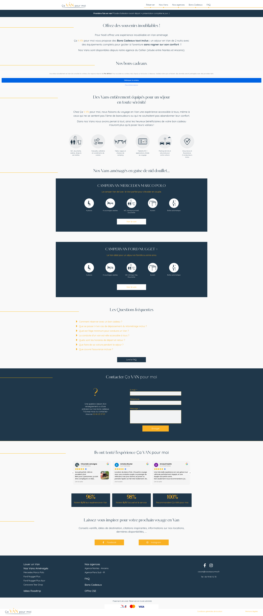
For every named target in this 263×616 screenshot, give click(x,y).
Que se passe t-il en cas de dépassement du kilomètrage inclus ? (113, 326)
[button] (134, 322)
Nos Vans (163, 4)
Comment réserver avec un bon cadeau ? (100, 321)
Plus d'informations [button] (131, 85)
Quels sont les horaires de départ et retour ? (102, 340)
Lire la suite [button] (79, 482)
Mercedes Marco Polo (34, 572)
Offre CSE (90, 590)
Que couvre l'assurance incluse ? (96, 349)
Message (134, 408)
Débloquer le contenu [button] (131, 80)
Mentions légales (251, 611)
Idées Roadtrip (32, 590)
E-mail (133, 390)
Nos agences (178, 4)
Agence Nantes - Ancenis (96, 568)
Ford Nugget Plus (32, 576)
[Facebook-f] (205, 565)
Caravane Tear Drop (33, 584)
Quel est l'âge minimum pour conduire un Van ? (104, 330)
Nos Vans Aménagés (36, 568)
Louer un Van (32, 564)
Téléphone (134, 399)
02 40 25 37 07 (99, 414)
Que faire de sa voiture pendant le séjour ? (101, 344)
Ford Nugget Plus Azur (34, 580)
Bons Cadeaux (195, 4)
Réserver (150, 4)
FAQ (209, 4)
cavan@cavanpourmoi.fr (209, 571)
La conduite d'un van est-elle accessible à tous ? (104, 335)
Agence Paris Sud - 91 (95, 572)
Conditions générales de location (209, 611)
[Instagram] (211, 565)
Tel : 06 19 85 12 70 (208, 577)
